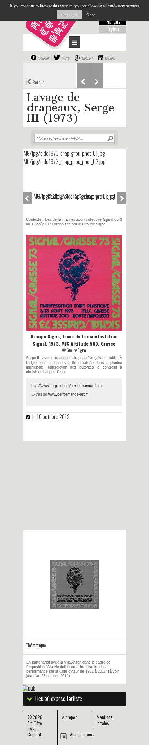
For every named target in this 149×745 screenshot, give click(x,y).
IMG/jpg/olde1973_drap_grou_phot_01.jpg (39, 196)
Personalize (69, 14)
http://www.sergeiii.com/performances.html (66, 385)
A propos (69, 716)
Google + (87, 58)
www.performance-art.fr (68, 394)
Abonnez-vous (82, 734)
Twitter (65, 58)
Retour (35, 81)
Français (113, 21)
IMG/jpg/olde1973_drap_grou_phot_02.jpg (54, 196)
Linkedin (110, 58)
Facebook (43, 58)
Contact (34, 734)
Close (90, 14)
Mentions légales (104, 720)
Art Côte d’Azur (34, 726)
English (113, 29)
